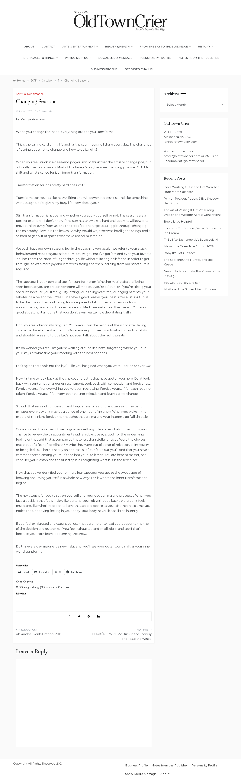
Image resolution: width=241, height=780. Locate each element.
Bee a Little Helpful (178, 221)
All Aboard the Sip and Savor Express (190, 289)
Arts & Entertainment (79, 46)
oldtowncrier (45, 111)
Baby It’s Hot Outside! (179, 253)
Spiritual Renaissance (30, 94)
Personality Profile (155, 57)
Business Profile (104, 69)
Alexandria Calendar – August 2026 (189, 246)
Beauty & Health (117, 46)
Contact (48, 46)
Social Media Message (115, 57)
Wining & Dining (76, 57)
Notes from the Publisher (199, 57)
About (29, 46)
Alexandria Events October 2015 (39, 634)
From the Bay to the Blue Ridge (164, 46)
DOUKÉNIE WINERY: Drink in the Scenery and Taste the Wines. (122, 636)
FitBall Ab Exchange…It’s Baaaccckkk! (191, 239)
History (204, 46)
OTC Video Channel (139, 69)
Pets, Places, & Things (38, 57)
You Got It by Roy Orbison (182, 282)
